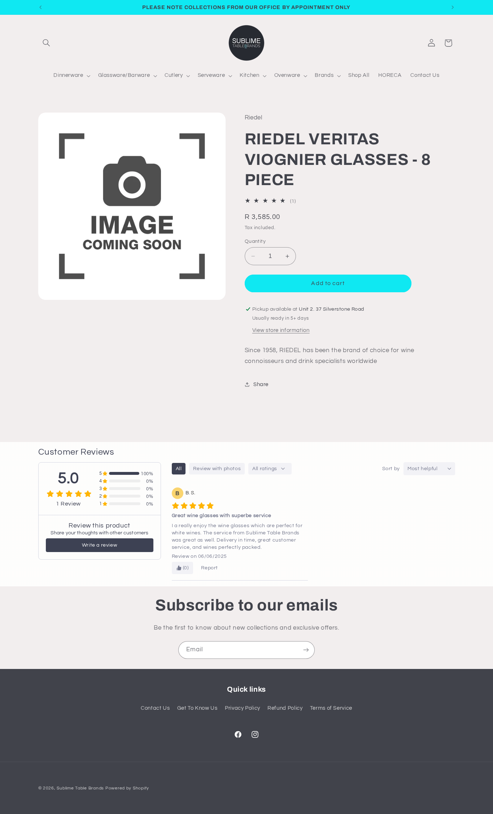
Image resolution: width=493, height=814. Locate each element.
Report (209, 567)
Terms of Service (331, 708)
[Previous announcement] (40, 7)
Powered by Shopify (127, 788)
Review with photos (217, 468)
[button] (46, 43)
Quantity (255, 241)
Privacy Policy (242, 708)
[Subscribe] (306, 650)
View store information (281, 330)
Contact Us (155, 708)
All (179, 468)
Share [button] (261, 384)
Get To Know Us (197, 708)
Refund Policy (284, 708)
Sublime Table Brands (80, 788)
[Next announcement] (453, 7)
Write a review (99, 545)
